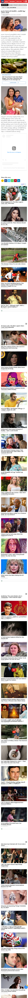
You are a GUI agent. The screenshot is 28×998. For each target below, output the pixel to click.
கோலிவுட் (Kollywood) (11, 7)
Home (3, 7)
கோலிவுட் (6, 1)
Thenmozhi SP (5, 14)
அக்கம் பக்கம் (19, 1)
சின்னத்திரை (12, 1)
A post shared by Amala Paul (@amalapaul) (14, 167)
